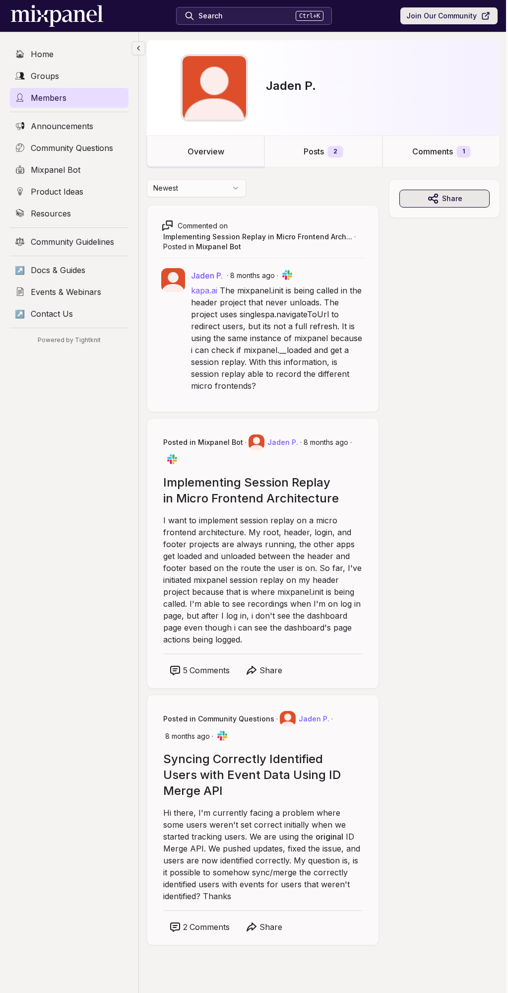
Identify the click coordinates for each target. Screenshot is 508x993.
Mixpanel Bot (218, 246)
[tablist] (323, 151)
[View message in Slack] (287, 275)
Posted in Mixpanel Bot (203, 442)
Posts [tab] (320, 151)
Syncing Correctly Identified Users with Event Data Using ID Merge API (252, 775)
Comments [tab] (438, 151)
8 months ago (252, 275)
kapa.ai (204, 290)
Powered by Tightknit (69, 340)
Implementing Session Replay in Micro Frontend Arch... (257, 236)
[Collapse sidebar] (138, 48)
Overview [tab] (206, 151)
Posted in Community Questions (218, 718)
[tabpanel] (323, 572)
